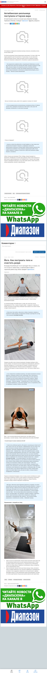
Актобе (12, 10)
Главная (5, 10)
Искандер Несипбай (18, 579)
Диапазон (25, 20)
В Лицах (10, 579)
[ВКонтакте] (14, 23)
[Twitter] (12, 23)
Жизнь (9, 10)
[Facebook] (10, 23)
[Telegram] (19, 23)
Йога (6, 579)
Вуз (13, 193)
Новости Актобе (8, 193)
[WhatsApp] (17, 23)
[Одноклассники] (15, 23)
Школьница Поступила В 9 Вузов (22, 193)
